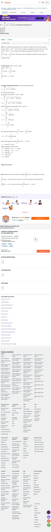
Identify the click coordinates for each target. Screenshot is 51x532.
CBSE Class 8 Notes (38, 451)
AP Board (3, 442)
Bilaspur (36, 517)
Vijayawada (36, 487)
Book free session (40, 218)
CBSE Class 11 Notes (38, 444)
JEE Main (3, 8)
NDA (13, 421)
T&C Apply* (20, 220)
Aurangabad (37, 513)
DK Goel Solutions (5, 429)
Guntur (36, 510)
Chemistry (25, 446)
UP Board (3, 465)
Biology (25, 444)
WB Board (3, 467)
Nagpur (36, 508)
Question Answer (12, 8)
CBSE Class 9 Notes (38, 449)
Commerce (26, 453)
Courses (41, 12)
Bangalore (36, 478)
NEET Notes (25, 483)
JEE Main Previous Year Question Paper (5, 508)
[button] (5, 203)
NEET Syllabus (26, 491)
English (24, 450)
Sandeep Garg (4, 434)
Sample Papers (15, 447)
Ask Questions (15, 467)
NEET (13, 415)
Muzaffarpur (36, 473)
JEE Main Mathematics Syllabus (4, 499)
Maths (19, 8)
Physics (25, 441)
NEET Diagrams (26, 485)
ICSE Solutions (37, 409)
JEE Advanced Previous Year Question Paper (16, 517)
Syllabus (33, 12)
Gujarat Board (4, 447)
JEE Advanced (15, 413)
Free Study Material (16, 441)
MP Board (3, 456)
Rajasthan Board (5, 458)
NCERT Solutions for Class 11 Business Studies (16, 375)
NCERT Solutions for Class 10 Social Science (27, 371)
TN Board (3, 463)
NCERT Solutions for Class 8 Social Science (39, 371)
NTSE (13, 425)
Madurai (35, 494)
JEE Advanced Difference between (15, 495)
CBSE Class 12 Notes (39, 442)
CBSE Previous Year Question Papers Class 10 (27, 426)
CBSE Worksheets (27, 413)
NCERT (2, 356)
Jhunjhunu (36, 526)
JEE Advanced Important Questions (15, 477)
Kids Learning (15, 465)
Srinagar (36, 519)
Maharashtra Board (5, 453)
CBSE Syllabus (26, 409)
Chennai (36, 475)
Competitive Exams (16, 408)
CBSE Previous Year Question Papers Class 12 (27, 421)
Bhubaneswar (37, 524)
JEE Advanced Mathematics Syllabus (15, 508)
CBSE (24, 407)
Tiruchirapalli (37, 491)
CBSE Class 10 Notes (39, 447)
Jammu (36, 522)
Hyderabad (36, 485)
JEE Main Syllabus (5, 491)
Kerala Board (4, 451)
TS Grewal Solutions (5, 431)
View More (25, 212)
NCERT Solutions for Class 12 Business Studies (5, 381)
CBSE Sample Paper (27, 411)
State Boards (4, 440)
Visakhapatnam (37, 489)
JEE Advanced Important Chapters (15, 482)
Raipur (35, 515)
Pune (35, 506)
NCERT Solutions (5, 358)
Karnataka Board (5, 449)
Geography (26, 455)
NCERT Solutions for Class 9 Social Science (27, 395)
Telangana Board (5, 460)
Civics (24, 457)
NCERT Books (37, 379)
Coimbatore (37, 503)
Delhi (35, 482)
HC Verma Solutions (5, 412)
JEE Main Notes (4, 483)
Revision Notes (37, 440)
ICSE (35, 407)
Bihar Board (3, 444)
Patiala (35, 480)
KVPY (13, 423)
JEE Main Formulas (5, 485)
